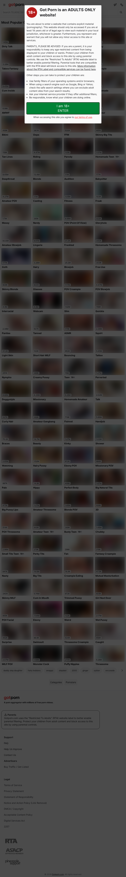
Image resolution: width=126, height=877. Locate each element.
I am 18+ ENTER (63, 108)
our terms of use (83, 117)
